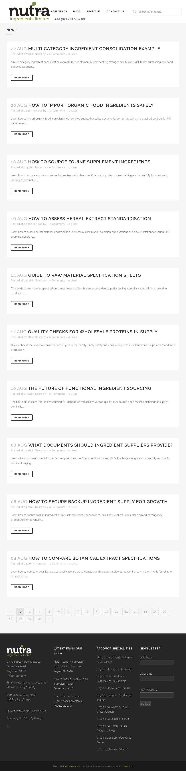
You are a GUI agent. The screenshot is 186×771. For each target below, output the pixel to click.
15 (155, 611)
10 (107, 611)
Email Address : (149, 690)
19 (30, 619)
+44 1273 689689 (25, 687)
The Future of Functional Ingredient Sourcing (89, 388)
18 (20, 619)
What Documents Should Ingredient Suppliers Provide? (100, 445)
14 (145, 611)
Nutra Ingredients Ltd (70, 766)
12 (126, 611)
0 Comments (57, 54)
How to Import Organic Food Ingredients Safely (91, 105)
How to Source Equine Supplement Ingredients (89, 161)
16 (164, 611)
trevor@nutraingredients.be (30, 711)
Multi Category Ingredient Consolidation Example (94, 48)
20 (39, 619)
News (38, 54)
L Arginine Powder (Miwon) (112, 749)
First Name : (147, 657)
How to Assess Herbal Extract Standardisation (89, 218)
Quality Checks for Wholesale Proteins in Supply (93, 331)
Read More (21, 77)
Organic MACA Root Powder (113, 688)
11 (116, 611)
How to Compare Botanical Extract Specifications (94, 558)
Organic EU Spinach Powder (113, 718)
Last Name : (146, 673)
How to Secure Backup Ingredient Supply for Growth (98, 501)
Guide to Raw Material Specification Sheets (84, 275)
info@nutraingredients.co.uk (30, 682)
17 (10, 619)
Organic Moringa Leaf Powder (114, 669)
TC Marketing (125, 766)
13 (135, 611)
